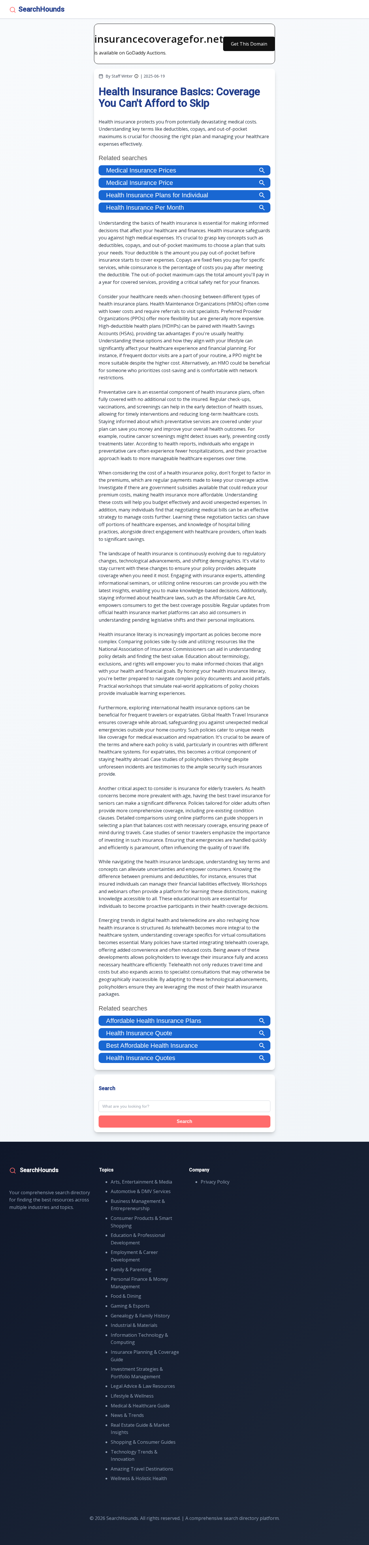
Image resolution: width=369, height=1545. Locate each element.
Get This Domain (249, 44)
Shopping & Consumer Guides (143, 1442)
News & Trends (127, 1415)
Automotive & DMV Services (141, 1191)
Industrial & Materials (134, 1325)
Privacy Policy (215, 1182)
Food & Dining (126, 1296)
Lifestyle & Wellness (132, 1396)
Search (184, 1121)
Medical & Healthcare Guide (140, 1405)
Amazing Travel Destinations (142, 1469)
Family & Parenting (131, 1269)
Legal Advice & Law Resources (143, 1386)
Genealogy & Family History (140, 1315)
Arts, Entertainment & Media (141, 1182)
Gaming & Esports (130, 1306)
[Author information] (136, 76)
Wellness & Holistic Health (139, 1478)
